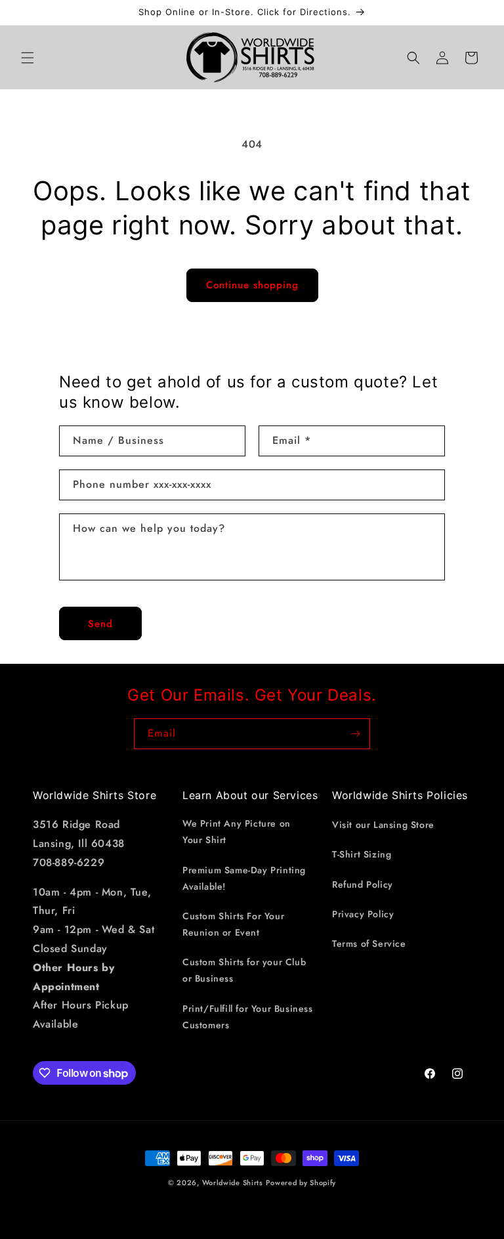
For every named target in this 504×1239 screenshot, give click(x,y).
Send (100, 624)
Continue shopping (252, 285)
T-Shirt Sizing (361, 854)
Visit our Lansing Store (383, 824)
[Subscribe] (355, 733)
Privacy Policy (363, 914)
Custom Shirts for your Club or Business (244, 970)
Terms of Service (369, 943)
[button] (27, 57)
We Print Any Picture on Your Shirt (236, 831)
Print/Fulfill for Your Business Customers (247, 1017)
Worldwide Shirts (232, 1182)
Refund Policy (362, 884)
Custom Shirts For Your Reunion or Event (233, 924)
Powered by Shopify (301, 1182)
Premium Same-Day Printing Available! (244, 878)
